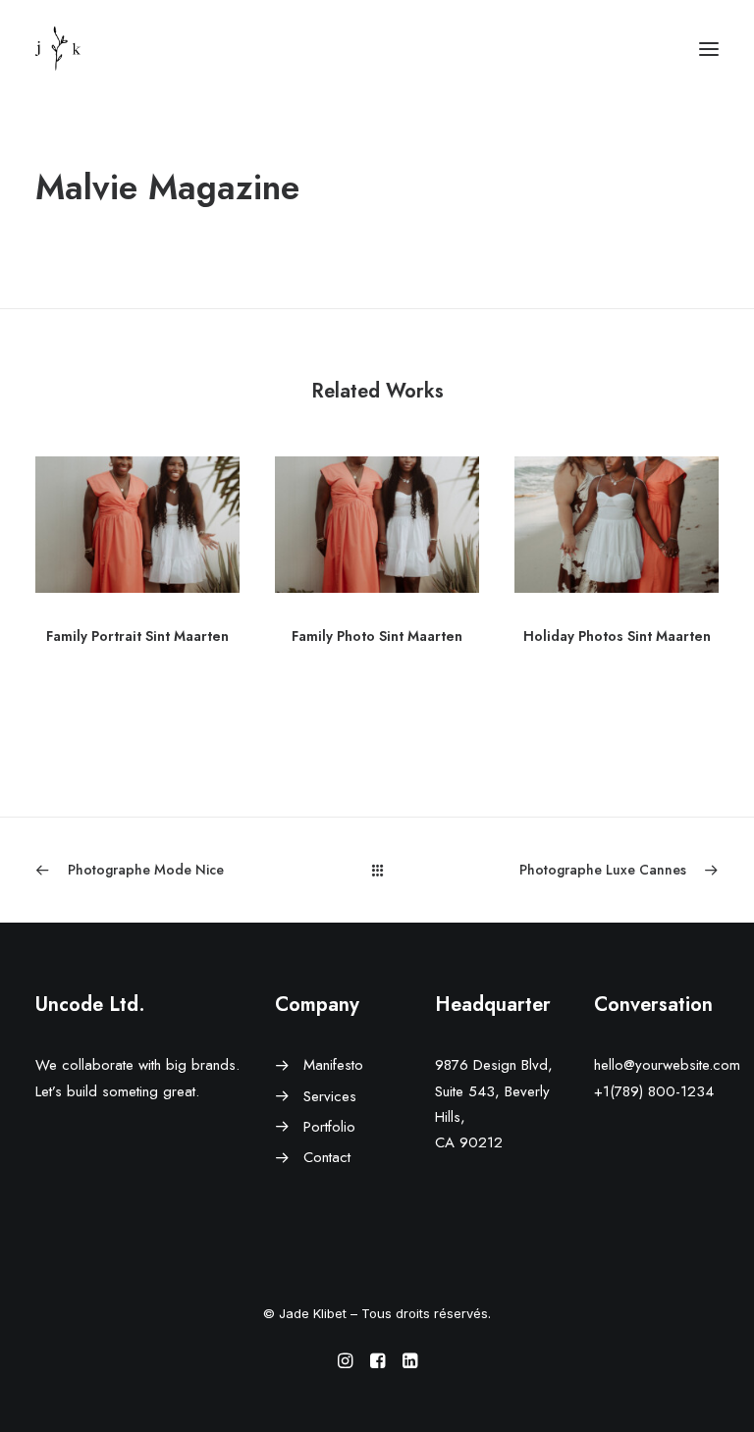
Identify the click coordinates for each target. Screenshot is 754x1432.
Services (329, 1096)
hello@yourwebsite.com (667, 1065)
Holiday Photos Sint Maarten (617, 636)
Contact (326, 1157)
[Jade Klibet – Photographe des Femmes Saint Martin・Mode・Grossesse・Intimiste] (58, 49)
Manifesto (333, 1065)
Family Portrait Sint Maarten (137, 636)
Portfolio (329, 1127)
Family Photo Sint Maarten (377, 636)
